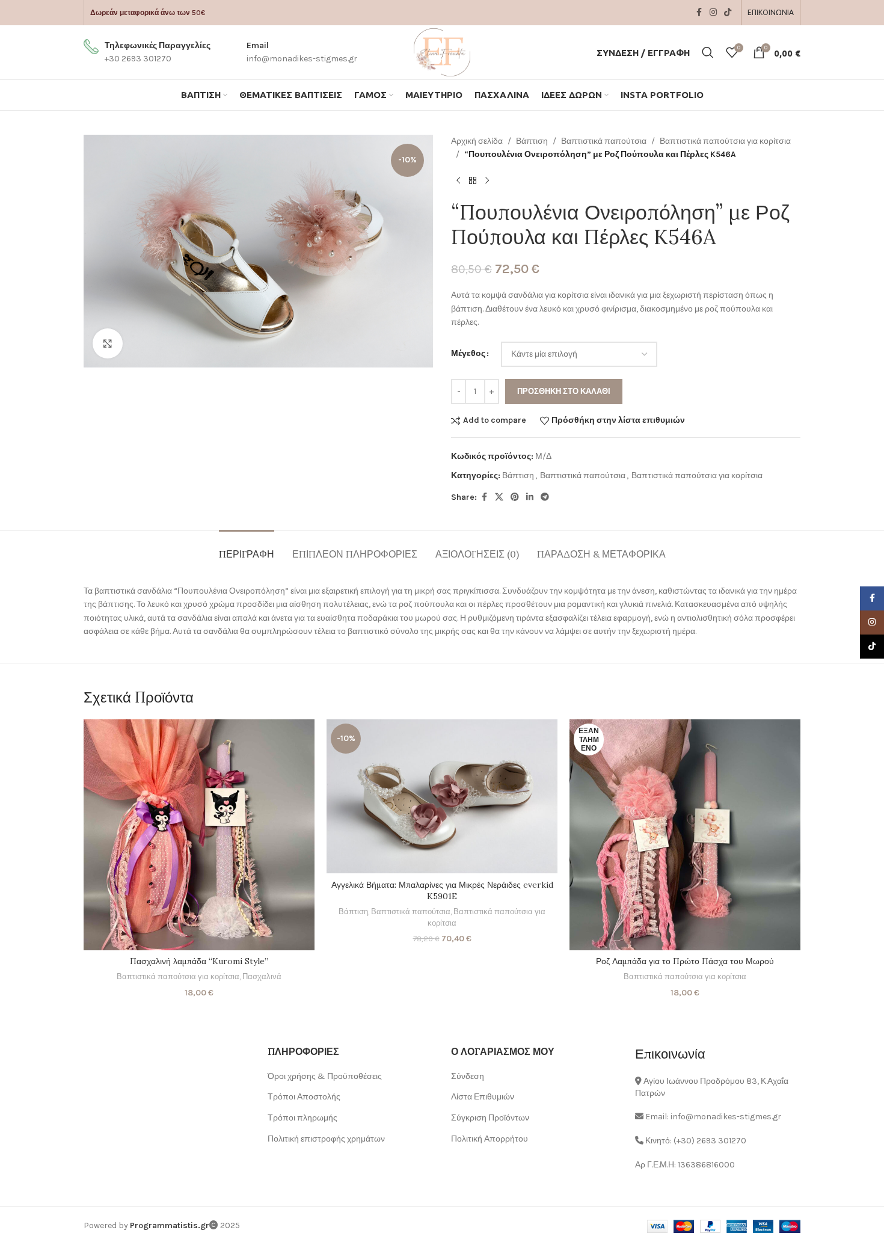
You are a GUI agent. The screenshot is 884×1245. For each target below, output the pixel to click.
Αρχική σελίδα (477, 141)
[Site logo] (442, 51)
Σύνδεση (467, 1076)
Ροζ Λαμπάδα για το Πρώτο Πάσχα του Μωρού (685, 961)
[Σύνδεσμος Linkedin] (530, 497)
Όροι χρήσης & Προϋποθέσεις (325, 1076)
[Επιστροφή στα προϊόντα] (472, 181)
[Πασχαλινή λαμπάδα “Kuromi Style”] (199, 834)
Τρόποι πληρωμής (302, 1118)
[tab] (246, 548)
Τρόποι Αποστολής (304, 1097)
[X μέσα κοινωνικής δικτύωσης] (499, 497)
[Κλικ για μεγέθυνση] (108, 343)
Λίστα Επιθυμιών (482, 1097)
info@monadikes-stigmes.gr (726, 1116)
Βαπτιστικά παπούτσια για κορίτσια (725, 141)
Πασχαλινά (261, 976)
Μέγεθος (468, 353)
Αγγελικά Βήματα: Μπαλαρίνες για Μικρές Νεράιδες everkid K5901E (442, 890)
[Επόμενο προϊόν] (487, 181)
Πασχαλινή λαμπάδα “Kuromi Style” (199, 961)
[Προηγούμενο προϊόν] (458, 181)
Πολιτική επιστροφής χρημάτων (326, 1139)
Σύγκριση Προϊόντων (490, 1118)
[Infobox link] (147, 52)
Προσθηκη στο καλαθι (563, 391)
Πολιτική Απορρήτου (489, 1139)
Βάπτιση (532, 141)
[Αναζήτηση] (708, 52)
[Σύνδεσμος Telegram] (545, 497)
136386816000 (706, 1165)
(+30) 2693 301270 (710, 1141)
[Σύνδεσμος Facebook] (699, 12)
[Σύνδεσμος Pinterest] (515, 497)
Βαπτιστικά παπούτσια (603, 141)
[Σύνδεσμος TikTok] (727, 12)
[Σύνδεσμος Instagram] (713, 12)
